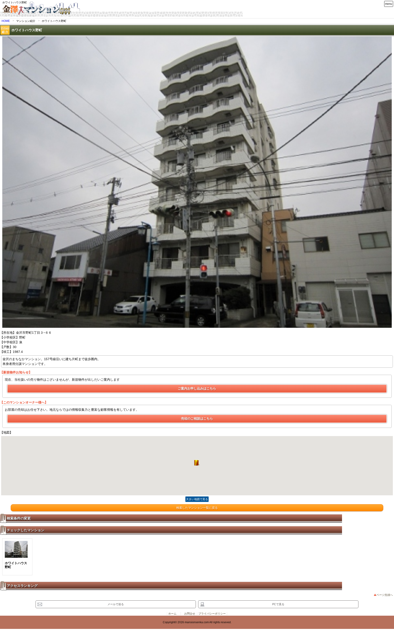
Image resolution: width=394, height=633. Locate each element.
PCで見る (278, 604)
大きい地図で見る (197, 499)
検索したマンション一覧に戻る (197, 507)
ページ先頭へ (384, 595)
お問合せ (189, 613)
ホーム (172, 613)
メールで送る (115, 604)
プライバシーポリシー (212, 613)
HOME (6, 21)
